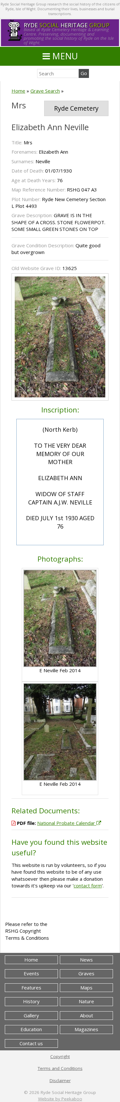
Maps (86, 987)
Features (31, 987)
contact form (88, 885)
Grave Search (45, 91)
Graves (86, 973)
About (86, 1015)
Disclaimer (60, 1080)
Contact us (31, 1043)
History (31, 1001)
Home (18, 91)
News (86, 959)
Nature (86, 1001)
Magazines (86, 1029)
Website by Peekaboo (60, 1099)
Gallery (31, 1015)
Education (31, 1029)
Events (31, 973)
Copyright (60, 1056)
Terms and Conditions (60, 1068)
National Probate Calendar (66, 823)
